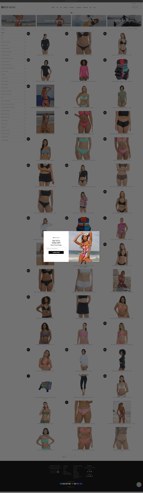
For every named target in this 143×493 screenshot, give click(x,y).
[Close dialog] (98, 233)
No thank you (56, 255)
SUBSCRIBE (56, 252)
